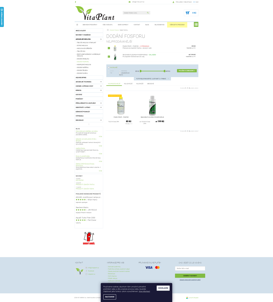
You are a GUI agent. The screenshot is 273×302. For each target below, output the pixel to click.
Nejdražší (139, 83)
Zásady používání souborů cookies (119, 271)
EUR (197, 2)
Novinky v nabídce (83, 35)
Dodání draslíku (83, 59)
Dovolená (80, 180)
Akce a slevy (81, 30)
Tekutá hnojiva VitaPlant (86, 42)
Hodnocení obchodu (114, 281)
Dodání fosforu (83, 61)
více (100, 136)
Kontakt (137, 24)
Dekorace (80, 120)
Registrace (188, 2)
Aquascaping (81, 77)
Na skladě (113, 67)
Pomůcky (79, 99)
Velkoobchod (159, 24)
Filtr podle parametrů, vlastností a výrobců (151, 78)
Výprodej (80, 116)
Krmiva (78, 90)
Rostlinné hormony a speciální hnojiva (88, 55)
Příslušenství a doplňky (86, 103)
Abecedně (150, 83)
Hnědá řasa (80, 148)
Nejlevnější (128, 83)
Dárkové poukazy (83, 112)
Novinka (124, 71)
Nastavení (109, 297)
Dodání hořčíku (83, 67)
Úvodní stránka (77, 25)
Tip (111, 73)
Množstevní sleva (124, 74)
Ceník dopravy (123, 24)
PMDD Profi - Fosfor (136, 46)
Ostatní (79, 94)
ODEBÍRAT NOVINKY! (190, 276)
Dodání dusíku (82, 73)
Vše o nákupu (108, 24)
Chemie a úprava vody (84, 86)
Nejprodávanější (114, 83)
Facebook (91, 271)
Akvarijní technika (83, 82)
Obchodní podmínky (90, 24)
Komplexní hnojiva (84, 64)
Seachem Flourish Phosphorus (139, 55)
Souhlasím (163, 288)
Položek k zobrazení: (187, 70)
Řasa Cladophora (83, 156)
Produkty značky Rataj (85, 184)
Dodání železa (82, 70)
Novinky (79, 176)
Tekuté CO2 (81, 51)
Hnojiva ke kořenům (84, 48)
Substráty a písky (83, 107)
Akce (112, 71)
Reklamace (111, 273)
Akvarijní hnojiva (83, 39)
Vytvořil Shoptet (193, 297)
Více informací (144, 291)
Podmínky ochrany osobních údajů (119, 269)
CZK (194, 2)
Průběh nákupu (112, 278)
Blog (147, 24)
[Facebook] (76, 2)
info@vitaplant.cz (93, 268)
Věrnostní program (177, 24)
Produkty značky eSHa (85, 189)
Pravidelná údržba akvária (87, 131)
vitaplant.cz (91, 274)
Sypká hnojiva (82, 45)
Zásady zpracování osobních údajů (190, 280)
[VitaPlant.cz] (94, 13)
